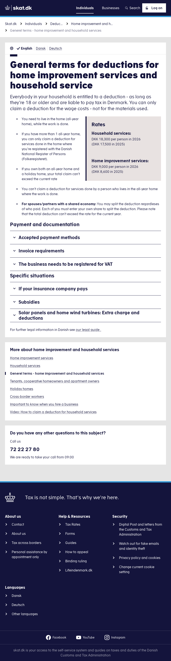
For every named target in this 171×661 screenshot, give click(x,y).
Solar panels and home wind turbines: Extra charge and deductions (79, 315)
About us (19, 533)
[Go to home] (18, 8)
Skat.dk (11, 24)
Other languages (25, 614)
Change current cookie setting (136, 569)
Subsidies (29, 301)
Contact (18, 524)
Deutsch (55, 48)
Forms (70, 533)
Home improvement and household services (92, 24)
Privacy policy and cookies (139, 558)
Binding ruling (76, 561)
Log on (156, 8)
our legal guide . (88, 330)
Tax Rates (72, 524)
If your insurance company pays (53, 288)
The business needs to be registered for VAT (66, 264)
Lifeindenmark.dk (78, 570)
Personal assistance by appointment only (29, 554)
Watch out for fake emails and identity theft (139, 546)
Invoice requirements (41, 250)
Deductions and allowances (56, 24)
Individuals (33, 24)
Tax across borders (26, 543)
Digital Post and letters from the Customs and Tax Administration (140, 529)
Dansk (41, 48)
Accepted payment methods (49, 237)
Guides (70, 543)
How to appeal (76, 552)
